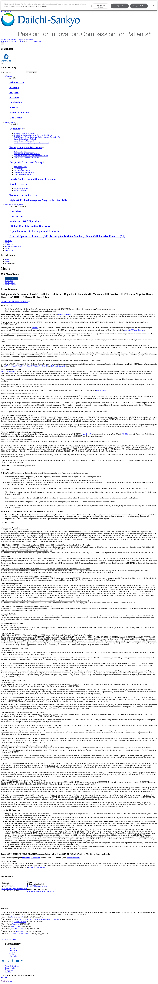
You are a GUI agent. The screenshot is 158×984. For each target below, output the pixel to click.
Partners (14, 97)
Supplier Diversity (19, 184)
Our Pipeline (16, 216)
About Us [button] (8, 76)
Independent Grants (20, 167)
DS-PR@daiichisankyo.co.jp (37, 886)
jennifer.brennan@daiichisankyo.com (14, 889)
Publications (9, 281)
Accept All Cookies (139, 6)
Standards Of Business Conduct (24, 133)
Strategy (14, 87)
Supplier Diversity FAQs (22, 190)
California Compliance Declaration (25, 139)
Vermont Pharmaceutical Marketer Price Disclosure (31, 156)
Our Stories (9, 244)
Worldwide (37, 41)
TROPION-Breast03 (25, 366)
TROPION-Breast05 (58, 366)
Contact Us (29, 41)
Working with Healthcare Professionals (27, 154)
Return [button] (10, 981)
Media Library (10, 283)
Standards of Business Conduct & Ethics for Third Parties (33, 135)
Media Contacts (10, 285)
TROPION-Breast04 (40, 366)
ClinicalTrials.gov (102, 390)
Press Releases (11, 279)
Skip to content (6, 11)
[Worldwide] (6, 61)
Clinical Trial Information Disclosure (26, 158)
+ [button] (24, 128)
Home (7, 259)
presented (35, 328)
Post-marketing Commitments (24, 152)
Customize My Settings (100, 6)
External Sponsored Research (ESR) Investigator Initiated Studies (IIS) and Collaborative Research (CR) (67, 236)
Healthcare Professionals (9, 41)
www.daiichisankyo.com (36, 867)
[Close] (153, 5)
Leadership (15, 102)
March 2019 (87, 434)
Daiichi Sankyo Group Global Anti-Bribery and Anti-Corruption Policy (38, 137)
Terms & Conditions (12, 966)
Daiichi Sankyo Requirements (24, 172)
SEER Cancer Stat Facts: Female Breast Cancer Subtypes (39, 919)
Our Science (16, 211)
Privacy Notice (10, 968)
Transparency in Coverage (24, 195)
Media (7, 243)
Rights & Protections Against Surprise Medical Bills (38, 200)
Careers (21, 41)
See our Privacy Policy (40, 6)
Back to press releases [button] (8, 939)
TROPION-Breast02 (10, 366)
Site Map (8, 972)
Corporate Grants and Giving (25, 162)
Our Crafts (15, 117)
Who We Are (16, 82)
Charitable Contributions (22, 170)
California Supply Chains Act (24, 141)
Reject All (120, 6)
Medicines (8, 241)
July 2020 (125, 434)
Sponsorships (18, 169)
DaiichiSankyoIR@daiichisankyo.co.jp (40, 891)
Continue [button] (4, 981)
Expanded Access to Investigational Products (34, 231)
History (13, 107)
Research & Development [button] (14, 205)
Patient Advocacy (19, 112)
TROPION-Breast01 (65, 315)
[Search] (2, 44)
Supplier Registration (21, 188)
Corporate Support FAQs (22, 174)
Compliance (16, 128)
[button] (79, 983)
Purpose (13, 92)
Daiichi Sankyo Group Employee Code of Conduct (31, 143)
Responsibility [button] (10, 122)
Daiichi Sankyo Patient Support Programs (32, 179)
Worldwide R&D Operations (25, 221)
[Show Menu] (2, 63)
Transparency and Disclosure (25, 147)
